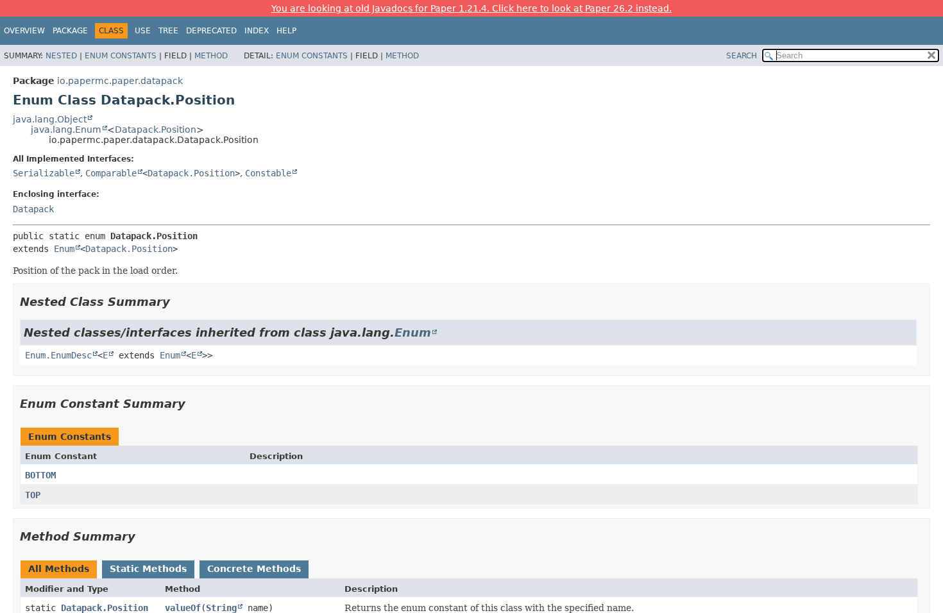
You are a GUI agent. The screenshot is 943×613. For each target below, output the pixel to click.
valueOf (183, 608)
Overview (24, 30)
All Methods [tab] (58, 569)
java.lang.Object (50, 119)
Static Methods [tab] (148, 569)
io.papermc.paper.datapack (120, 81)
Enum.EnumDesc (58, 355)
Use (143, 30)
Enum (64, 249)
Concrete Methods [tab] (254, 569)
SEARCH (741, 55)
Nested (61, 55)
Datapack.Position (155, 129)
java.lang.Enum (66, 129)
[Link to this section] (179, 301)
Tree (168, 30)
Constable (268, 173)
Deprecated (211, 30)
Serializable (43, 173)
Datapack (33, 209)
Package (70, 30)
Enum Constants (121, 55)
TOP (32, 495)
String (221, 608)
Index (256, 30)
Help (286, 30)
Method (211, 55)
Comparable (111, 173)
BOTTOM (40, 475)
